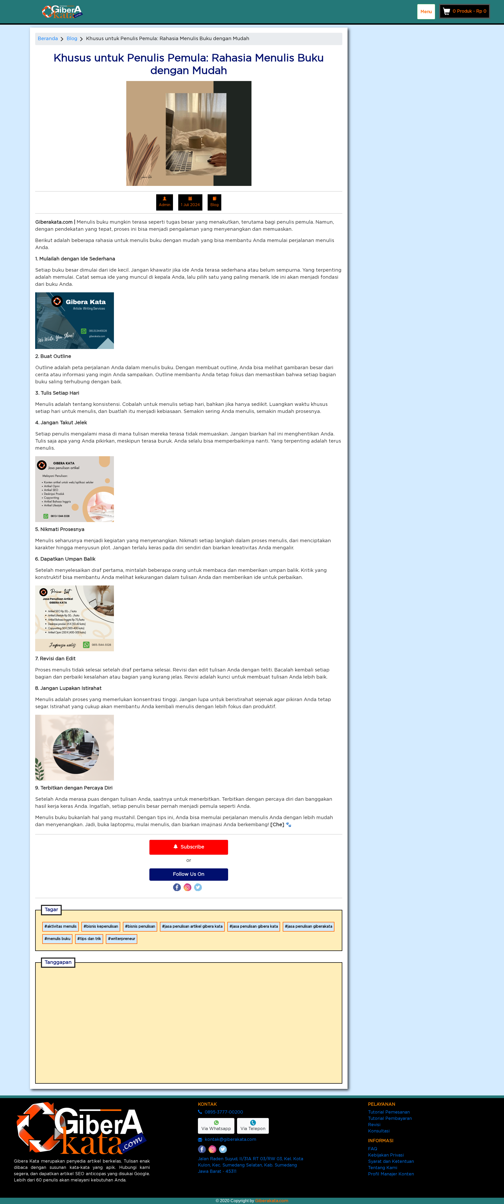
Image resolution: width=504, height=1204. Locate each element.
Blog (72, 38)
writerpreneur (123, 939)
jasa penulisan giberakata (310, 926)
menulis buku (58, 939)
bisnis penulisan (141, 926)
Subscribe (192, 847)
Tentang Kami (382, 1168)
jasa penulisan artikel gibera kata (194, 926)
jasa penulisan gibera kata (255, 926)
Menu (426, 12)
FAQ (372, 1149)
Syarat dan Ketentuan (391, 1161)
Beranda (48, 38)
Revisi (374, 1125)
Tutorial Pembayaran (390, 1118)
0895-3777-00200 (224, 1112)
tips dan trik (90, 939)
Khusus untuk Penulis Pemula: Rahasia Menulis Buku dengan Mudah (167, 38)
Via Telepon (252, 1129)
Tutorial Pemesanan (389, 1112)
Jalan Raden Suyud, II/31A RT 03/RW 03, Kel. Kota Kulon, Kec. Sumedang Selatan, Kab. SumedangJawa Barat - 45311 (250, 1165)
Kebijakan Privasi (386, 1155)
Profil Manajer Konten (391, 1174)
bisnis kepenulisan (102, 926)
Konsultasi (379, 1131)
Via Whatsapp (216, 1129)
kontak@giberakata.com (230, 1139)
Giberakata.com (271, 1201)
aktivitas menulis (62, 926)
